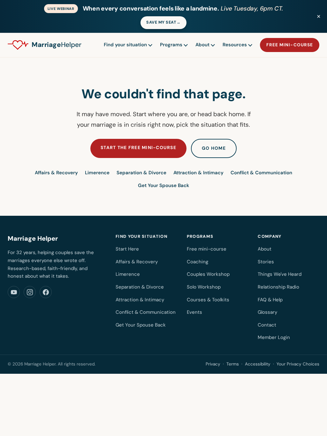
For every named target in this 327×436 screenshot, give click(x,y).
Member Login (274, 337)
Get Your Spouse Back (163, 185)
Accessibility (257, 364)
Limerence (97, 172)
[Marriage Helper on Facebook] (46, 292)
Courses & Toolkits (208, 300)
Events (194, 312)
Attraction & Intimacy (198, 172)
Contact (267, 325)
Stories (266, 262)
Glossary (267, 312)
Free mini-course (289, 45)
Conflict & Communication (261, 172)
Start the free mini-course (138, 147)
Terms (232, 364)
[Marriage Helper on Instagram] (30, 292)
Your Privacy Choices (298, 364)
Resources (235, 44)
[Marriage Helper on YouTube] (14, 292)
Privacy (213, 364)
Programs (171, 44)
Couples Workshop (208, 274)
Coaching (197, 262)
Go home (214, 148)
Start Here (127, 249)
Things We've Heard (279, 274)
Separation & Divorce (141, 172)
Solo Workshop (204, 287)
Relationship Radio (278, 287)
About (202, 44)
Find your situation (125, 44)
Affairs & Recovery (56, 172)
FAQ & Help (270, 300)
